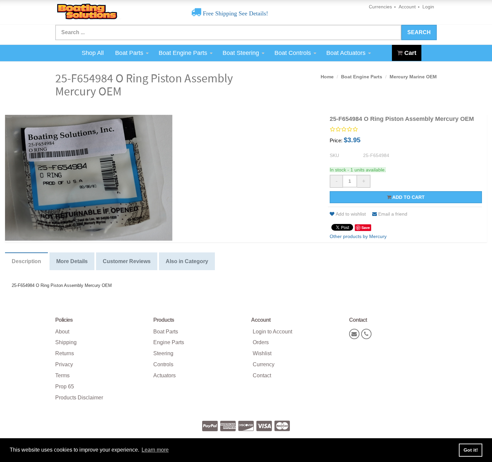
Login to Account (272, 331)
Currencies (380, 6)
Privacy (64, 364)
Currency (263, 364)
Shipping (66, 342)
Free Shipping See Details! (234, 13)
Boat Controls (292, 53)
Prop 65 (64, 386)
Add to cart (408, 197)
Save (365, 227)
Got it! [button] (471, 450)
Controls (163, 364)
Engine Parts (168, 342)
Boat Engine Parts (183, 53)
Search (419, 32)
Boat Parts (129, 53)
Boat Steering (241, 53)
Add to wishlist (351, 214)
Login (428, 6)
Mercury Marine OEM (413, 76)
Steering (163, 353)
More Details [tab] (72, 261)
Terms (62, 375)
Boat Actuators (345, 53)
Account (407, 6)
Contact (262, 375)
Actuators (164, 375)
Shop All (93, 53)
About (62, 331)
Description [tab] (26, 261)
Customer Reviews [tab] (127, 261)
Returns (64, 353)
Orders (261, 342)
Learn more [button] (155, 450)
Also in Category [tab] (187, 261)
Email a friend (392, 214)
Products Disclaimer (79, 397)
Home (327, 76)
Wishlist (262, 353)
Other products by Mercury (358, 236)
